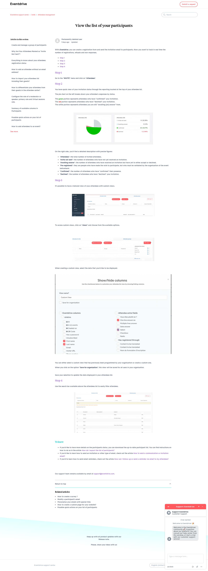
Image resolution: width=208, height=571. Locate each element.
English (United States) (160, 565)
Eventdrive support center (19, 15)
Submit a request (188, 4)
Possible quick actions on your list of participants (26, 118)
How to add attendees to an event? (26, 126)
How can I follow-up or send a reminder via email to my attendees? (141, 459)
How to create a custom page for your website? (77, 505)
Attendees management (46, 15)
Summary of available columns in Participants (25, 109)
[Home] (18, 5)
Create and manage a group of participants (29, 45)
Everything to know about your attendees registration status (29, 61)
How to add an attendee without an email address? (29, 70)
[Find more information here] (185, 536)
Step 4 (62, 66)
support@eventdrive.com (104, 474)
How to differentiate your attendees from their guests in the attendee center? (28, 88)
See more (14, 131)
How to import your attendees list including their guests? (25, 79)
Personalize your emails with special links (74, 502)
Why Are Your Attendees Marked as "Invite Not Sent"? (29, 52)
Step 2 (62, 61)
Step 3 (62, 64)
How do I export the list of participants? (98, 450)
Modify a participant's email (69, 499)
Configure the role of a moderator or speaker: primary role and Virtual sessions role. (28, 99)
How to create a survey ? (68, 496)
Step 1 (62, 58)
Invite (33, 15)
